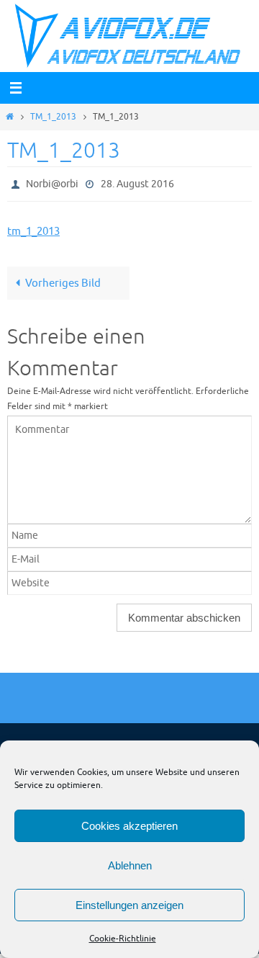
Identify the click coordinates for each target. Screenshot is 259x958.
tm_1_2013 (33, 228)
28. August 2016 (137, 182)
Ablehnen (130, 865)
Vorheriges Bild (63, 280)
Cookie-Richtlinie (122, 938)
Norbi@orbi (52, 182)
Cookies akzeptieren (129, 826)
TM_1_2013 (53, 116)
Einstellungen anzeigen (129, 905)
